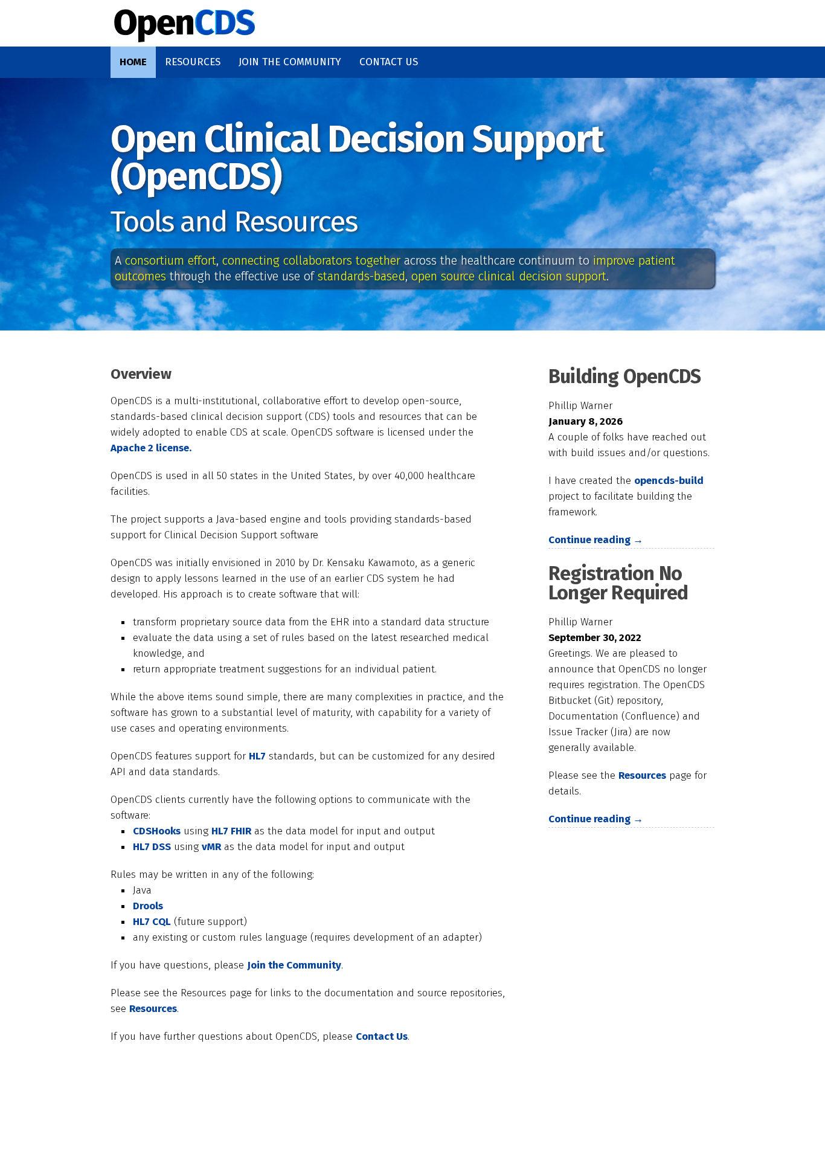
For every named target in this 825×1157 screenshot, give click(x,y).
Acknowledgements (307, 1124)
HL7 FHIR (231, 831)
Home (133, 62)
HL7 (257, 756)
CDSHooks (157, 831)
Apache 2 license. (151, 448)
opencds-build (669, 480)
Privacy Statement (455, 1124)
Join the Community (290, 62)
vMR (211, 846)
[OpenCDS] (184, 33)
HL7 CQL (152, 921)
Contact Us (388, 62)
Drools (148, 906)
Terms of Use (593, 1124)
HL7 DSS (152, 846)
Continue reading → (595, 539)
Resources (192, 62)
